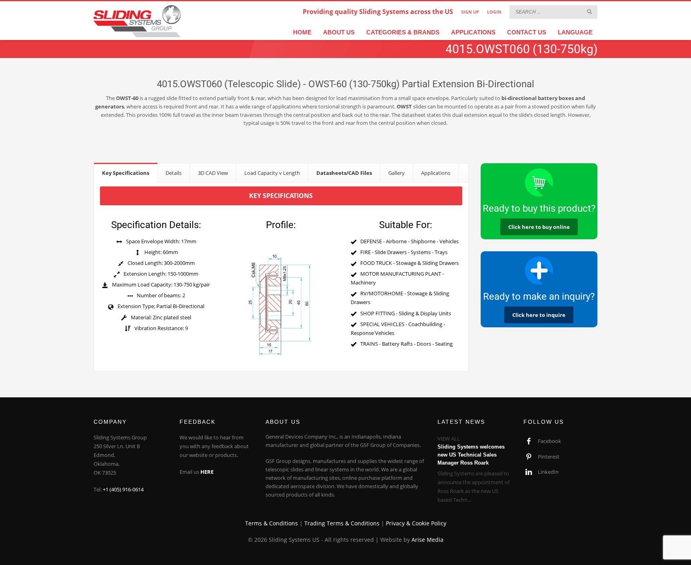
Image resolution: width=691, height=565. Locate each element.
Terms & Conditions (271, 523)
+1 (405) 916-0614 (123, 489)
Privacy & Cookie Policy (416, 523)
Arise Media (427, 539)
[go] (589, 11)
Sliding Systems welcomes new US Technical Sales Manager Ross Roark (471, 455)
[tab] (126, 172)
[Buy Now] (539, 182)
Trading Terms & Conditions (341, 523)
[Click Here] (539, 270)
